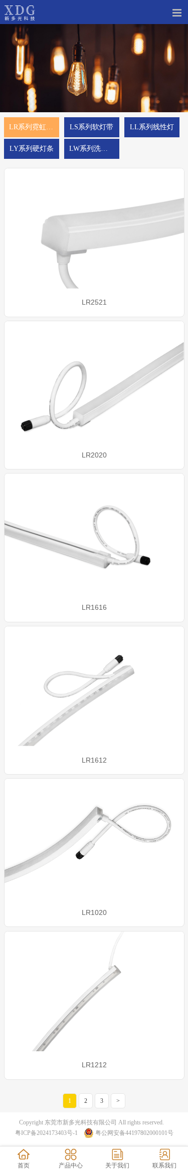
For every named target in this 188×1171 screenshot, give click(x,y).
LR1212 (94, 1065)
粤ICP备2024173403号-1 (46, 1132)
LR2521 (94, 302)
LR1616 (94, 607)
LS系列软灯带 (91, 127)
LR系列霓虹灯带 (34, 127)
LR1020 (94, 912)
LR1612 (94, 760)
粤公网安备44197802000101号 (134, 1132)
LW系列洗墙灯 (92, 148)
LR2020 (94, 455)
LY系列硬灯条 (32, 148)
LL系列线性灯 (152, 127)
